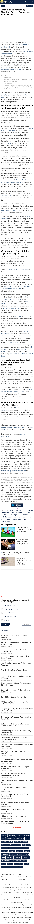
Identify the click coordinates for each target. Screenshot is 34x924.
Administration (17, 512)
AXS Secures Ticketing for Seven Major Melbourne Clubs (15, 703)
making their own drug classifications (14, 427)
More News (17, 828)
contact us (9, 922)
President (10, 863)
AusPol (12, 854)
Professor (4, 841)
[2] (8, 909)
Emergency (9, 857)
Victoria (28, 838)
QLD (13, 860)
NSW (22, 838)
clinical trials (5, 517)
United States (19, 854)
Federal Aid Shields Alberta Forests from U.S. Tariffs (16, 788)
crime (3, 857)
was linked (18, 316)
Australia (4, 835)
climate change (19, 863)
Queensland (5, 845)
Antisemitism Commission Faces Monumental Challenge (13, 774)
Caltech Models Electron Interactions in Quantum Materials (16, 725)
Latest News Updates (7, 874)
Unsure (6, 620)
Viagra (15, 515)
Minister (25, 841)
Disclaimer (4, 879)
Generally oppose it (11, 613)
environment (18, 841)
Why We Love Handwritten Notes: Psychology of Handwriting (23, 561)
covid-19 (29, 845)
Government (6, 512)
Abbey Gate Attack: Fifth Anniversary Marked (15, 636)
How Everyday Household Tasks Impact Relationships (16, 664)
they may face (6, 196)
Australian (9, 838)
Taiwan (11, 510)
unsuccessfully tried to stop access (13, 471)
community (27, 835)
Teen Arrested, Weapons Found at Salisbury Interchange (14, 739)
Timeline (4, 630)
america (27, 863)
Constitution (28, 510)
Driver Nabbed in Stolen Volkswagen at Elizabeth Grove (16, 684)
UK (23, 845)
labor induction (8, 286)
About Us (28, 877)
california (19, 510)
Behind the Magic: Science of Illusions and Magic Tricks (23, 542)
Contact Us (21, 877)
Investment (5, 851)
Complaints (21, 879)
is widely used (13, 343)
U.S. (6, 510)
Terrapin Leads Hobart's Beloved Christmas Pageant (13, 650)
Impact (3, 867)
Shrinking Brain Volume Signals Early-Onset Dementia (15, 822)
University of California (15, 519)
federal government (18, 517)
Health (2, 6)
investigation (5, 854)
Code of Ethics (22, 874)
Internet (14, 867)
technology (20, 851)
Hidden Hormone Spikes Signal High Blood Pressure (15, 657)
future (25, 860)
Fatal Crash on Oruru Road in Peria (14, 670)
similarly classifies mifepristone (17, 269)
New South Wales (14, 848)
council (19, 845)
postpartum (28, 519)
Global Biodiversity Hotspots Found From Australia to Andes (16, 761)
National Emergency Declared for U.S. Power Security (15, 795)
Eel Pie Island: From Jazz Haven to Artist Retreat (16, 554)
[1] (7, 909)
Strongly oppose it (10, 616)
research (16, 838)
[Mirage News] (6, 2)
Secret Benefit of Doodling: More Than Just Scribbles (24, 529)
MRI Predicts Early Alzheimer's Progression (12, 810)
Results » (26, 624)
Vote (5, 624)
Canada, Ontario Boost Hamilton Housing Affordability (17, 781)
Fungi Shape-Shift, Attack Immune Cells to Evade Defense (17, 710)
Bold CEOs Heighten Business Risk (14, 697)
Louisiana (27, 512)
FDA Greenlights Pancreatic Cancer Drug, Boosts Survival (16, 732)
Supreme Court (6, 515)
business (12, 845)
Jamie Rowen (5, 95)
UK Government (6, 860)
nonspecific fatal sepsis (11, 308)
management (6, 521)
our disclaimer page (22, 922)
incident (20, 867)
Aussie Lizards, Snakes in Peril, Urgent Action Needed (15, 768)
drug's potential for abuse (10, 210)
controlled (7, 143)
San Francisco (23, 515)
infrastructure (24, 848)
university (19, 835)
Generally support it (11, 609)
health (10, 841)
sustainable (18, 857)
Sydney (4, 863)
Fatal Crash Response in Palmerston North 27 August (17, 677)
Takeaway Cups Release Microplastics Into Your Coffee (17, 746)
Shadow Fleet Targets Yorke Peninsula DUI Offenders (15, 691)
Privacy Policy (5, 877)
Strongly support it (11, 605)
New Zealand (26, 857)
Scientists (18, 860)
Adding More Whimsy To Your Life (14, 816)
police (3, 838)
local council (5, 848)
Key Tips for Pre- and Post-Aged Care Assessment (15, 803)
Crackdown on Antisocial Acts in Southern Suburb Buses (17, 718)
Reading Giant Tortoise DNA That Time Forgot (15, 752)
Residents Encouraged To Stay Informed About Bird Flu (16, 643)
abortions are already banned (11, 69)
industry (27, 851)
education (12, 851)
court (8, 867)
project (27, 854)
